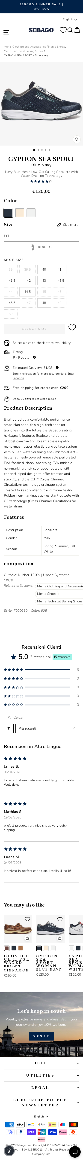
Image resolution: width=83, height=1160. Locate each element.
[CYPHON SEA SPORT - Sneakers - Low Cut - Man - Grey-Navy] (19, 212)
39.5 (27, 269)
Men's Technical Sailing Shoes (23, 51)
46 (60, 292)
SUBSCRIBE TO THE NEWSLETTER (40, 1102)
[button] (39, 181)
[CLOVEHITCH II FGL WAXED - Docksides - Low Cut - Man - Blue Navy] (13, 948)
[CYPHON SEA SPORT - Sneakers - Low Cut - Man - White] (31, 212)
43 (44, 280)
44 (11, 292)
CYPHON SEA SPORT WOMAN (49, 963)
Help (40, 1063)
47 (29, 303)
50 (11, 314)
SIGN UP (41, 1036)
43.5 (61, 280)
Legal (40, 1088)
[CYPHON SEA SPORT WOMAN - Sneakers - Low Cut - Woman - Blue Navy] (39, 948)
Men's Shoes (56, 47)
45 (44, 292)
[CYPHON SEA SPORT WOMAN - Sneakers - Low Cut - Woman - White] (53, 948)
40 (44, 269)
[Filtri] (9, 728)
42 (29, 280)
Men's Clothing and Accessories (25, 47)
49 (60, 303)
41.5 (12, 280)
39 (11, 269)
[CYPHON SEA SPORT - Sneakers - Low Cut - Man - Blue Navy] (8, 212)
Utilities (40, 1075)
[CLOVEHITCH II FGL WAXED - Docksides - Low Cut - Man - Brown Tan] (20, 948)
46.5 (12, 303)
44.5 (27, 292)
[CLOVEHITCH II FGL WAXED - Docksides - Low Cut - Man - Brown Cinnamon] (6, 948)
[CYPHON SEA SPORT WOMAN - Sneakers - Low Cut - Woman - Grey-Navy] (46, 948)
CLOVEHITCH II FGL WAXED (17, 963)
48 (44, 303)
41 (60, 269)
